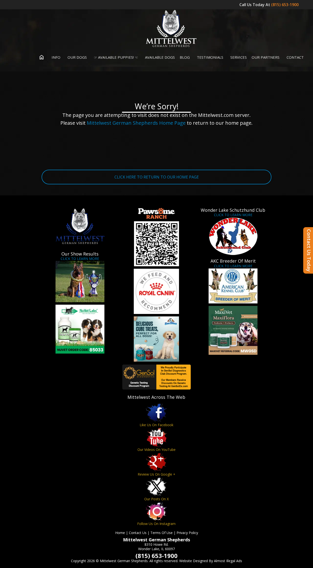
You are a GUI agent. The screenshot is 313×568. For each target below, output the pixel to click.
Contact (295, 57)
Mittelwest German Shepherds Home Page (136, 123)
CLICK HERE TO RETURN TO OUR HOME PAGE (156, 177)
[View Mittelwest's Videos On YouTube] (156, 437)
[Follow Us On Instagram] (156, 511)
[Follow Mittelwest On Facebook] (156, 412)
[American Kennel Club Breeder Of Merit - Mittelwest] (233, 285)
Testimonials (209, 57)
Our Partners (265, 57)
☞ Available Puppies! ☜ (115, 57)
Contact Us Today (309, 250)
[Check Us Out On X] (156, 486)
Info (55, 57)
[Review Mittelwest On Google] (156, 462)
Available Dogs (159, 57)
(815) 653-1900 (285, 4)
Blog (185, 57)
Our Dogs (77, 57)
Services (238, 57)
